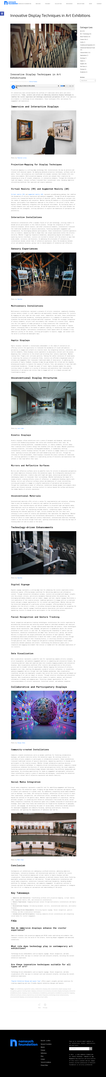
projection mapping (68, 993)
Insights (82, 64)
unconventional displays (17, 997)
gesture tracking (22, 991)
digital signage (63, 989)
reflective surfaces (15, 995)
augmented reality (29, 989)
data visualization (53, 989)
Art (12, 81)
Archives (82, 77)
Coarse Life (83, 39)
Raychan (19, 299)
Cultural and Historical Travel (87, 48)
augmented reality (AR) (35, 194)
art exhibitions (19, 989)
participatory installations (55, 993)
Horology (82, 58)
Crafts (81, 42)
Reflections (44, 1053)
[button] (2, 14)
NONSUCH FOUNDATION (87, 1054)
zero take (20, 428)
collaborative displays (41, 989)
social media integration (42, 995)
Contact (43, 1059)
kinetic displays (22, 993)
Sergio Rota (21, 743)
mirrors (29, 993)
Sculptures (83, 72)
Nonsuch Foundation (46, 1044)
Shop (42, 1056)
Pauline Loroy (22, 158)
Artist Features (84, 36)
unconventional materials (32, 997)
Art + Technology (84, 34)
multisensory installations (39, 993)
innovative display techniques (60, 991)
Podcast (82, 69)
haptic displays (31, 991)
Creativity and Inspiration (20, 81)
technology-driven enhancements (59, 995)
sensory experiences (28, 995)
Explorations (83, 55)
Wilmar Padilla (33, 81)
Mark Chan (20, 860)
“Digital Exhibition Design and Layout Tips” (26, 981)
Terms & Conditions (46, 1062)
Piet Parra (82, 66)
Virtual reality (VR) (18, 194)
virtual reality (44, 997)
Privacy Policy (44, 1065)
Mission (43, 1047)
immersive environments (44, 991)
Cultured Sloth (83, 52)
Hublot (82, 61)
